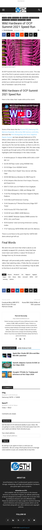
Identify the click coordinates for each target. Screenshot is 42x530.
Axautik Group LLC (25, 527)
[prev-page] (3, 381)
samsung (5, 279)
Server (9, 17)
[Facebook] (4, 35)
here (8, 505)
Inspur (4, 277)
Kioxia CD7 (24, 129)
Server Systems (21, 20)
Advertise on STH (21, 490)
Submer (12, 279)
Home (3, 14)
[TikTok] (24, 520)
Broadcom (16, 274)
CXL (22, 274)
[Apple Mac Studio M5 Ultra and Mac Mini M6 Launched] (7, 355)
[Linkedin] (17, 35)
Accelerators (15, 17)
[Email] (26, 35)
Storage (28, 20)
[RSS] (18, 520)
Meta (19, 277)
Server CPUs (14, 20)
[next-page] (6, 381)
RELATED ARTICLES (9, 348)
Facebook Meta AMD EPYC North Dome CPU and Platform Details (10, 304)
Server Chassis (6, 20)
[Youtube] (34, 520)
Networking (25, 17)
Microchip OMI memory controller (26, 132)
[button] (3, 10)
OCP (36, 277)
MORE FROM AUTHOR (24, 348)
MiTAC (31, 277)
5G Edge (9, 14)
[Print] (31, 35)
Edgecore (27, 274)
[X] (8, 35)
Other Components (34, 17)
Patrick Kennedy (8, 30)
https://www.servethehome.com (21, 318)
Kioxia (14, 277)
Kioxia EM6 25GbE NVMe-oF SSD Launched (31, 303)
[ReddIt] (22, 35)
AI (20, 17)
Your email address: (8, 433)
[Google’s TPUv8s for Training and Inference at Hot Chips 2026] (7, 374)
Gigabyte (34, 274)
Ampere (10, 274)
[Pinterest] (13, 35)
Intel (9, 277)
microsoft (25, 277)
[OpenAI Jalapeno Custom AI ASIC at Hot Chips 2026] (7, 365)
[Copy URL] (35, 35)
